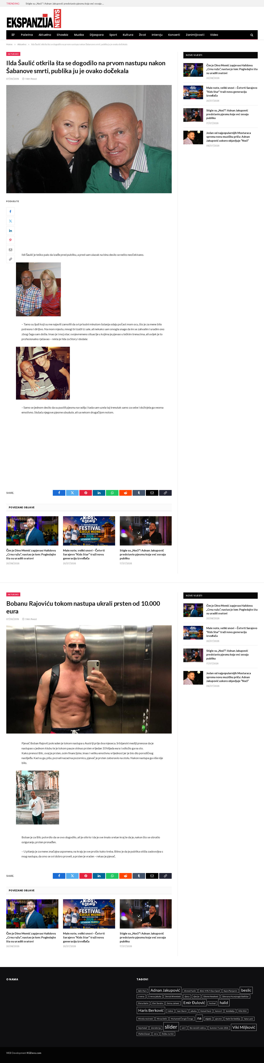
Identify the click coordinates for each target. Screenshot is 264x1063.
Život (142, 35)
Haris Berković (151, 1010)
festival (212, 1003)
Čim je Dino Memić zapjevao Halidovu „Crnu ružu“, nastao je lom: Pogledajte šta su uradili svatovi (31, 554)
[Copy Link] (10, 259)
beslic (246, 990)
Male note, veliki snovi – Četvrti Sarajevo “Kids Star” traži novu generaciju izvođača (84, 554)
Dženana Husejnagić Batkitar (235, 996)
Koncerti (174, 35)
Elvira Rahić (143, 1003)
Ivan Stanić (182, 1011)
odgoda (208, 1019)
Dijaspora (97, 35)
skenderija (156, 1028)
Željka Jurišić (168, 1034)
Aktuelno (45, 35)
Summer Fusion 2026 (219, 1028)
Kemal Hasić (205, 1011)
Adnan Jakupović (165, 990)
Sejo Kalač (142, 1028)
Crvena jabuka (154, 996)
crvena (141, 996)
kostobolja (230, 1011)
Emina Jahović (173, 1003)
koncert (218, 1011)
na (199, 1018)
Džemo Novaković (210, 996)
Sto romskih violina (197, 1028)
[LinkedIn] (10, 230)
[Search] (251, 35)
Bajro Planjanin (230, 991)
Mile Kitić (242, 1011)
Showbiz (62, 35)
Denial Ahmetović (173, 996)
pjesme (218, 1019)
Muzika (79, 35)
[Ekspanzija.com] (33, 18)
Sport (113, 35)
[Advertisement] (98, 225)
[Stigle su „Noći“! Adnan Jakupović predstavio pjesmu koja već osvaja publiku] (146, 531)
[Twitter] (10, 221)
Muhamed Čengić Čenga (182, 1019)
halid (224, 1002)
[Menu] (13, 34)
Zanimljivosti (195, 35)
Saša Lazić (248, 1019)
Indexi (170, 1011)
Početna (27, 35)
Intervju (157, 35)
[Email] (10, 250)
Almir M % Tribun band (210, 991)
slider (171, 1026)
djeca (187, 996)
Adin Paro (142, 991)
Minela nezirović (145, 1019)
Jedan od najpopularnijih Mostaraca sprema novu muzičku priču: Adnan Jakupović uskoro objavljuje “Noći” (228, 136)
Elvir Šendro (157, 1003)
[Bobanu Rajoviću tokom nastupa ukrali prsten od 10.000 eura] (89, 679)
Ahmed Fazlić (190, 991)
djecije (196, 996)
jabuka (194, 1011)
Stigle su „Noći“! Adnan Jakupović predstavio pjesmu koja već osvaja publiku (66, 3)
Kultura (128, 35)
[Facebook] (10, 211)
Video (214, 35)
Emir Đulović (194, 1002)
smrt (184, 1028)
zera (156, 1034)
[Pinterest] (10, 240)
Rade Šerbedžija (233, 1019)
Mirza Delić (162, 1019)
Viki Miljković (243, 1027)
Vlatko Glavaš (144, 1034)
